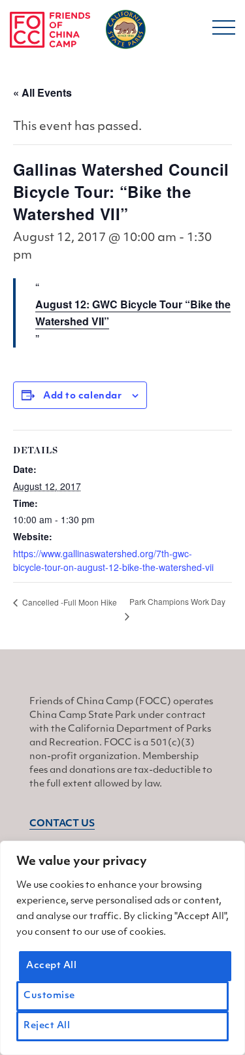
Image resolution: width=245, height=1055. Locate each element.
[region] (122, 948)
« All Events (42, 92)
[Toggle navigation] (223, 32)
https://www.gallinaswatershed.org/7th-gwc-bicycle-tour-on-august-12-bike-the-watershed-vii (113, 560)
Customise (49, 996)
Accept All (51, 966)
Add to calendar (82, 396)
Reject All (47, 1026)
